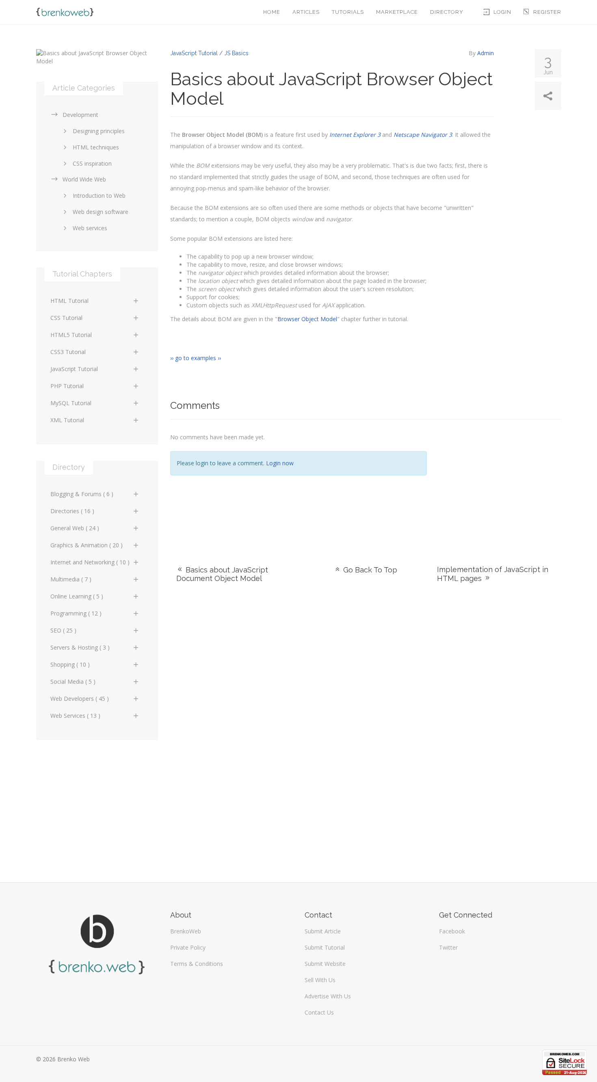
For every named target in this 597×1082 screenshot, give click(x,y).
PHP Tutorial (67, 386)
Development (80, 115)
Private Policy (187, 947)
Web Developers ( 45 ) (79, 698)
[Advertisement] (500, 482)
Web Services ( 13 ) (75, 715)
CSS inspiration (92, 163)
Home (271, 12)
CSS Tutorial (66, 318)
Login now (280, 463)
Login (502, 12)
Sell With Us (320, 980)
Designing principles (99, 131)
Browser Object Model (307, 319)
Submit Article (323, 931)
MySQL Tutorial (70, 403)
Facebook (452, 931)
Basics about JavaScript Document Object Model (222, 574)
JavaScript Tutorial (74, 369)
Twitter (448, 947)
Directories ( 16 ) (72, 511)
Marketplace (397, 12)
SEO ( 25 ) (63, 630)
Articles (306, 12)
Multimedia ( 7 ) (70, 579)
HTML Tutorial (69, 301)
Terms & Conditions (196, 964)
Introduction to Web (99, 195)
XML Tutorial (67, 420)
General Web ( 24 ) (74, 528)
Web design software (100, 212)
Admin (485, 53)
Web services (90, 228)
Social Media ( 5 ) (72, 681)
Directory (446, 12)
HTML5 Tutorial (71, 335)
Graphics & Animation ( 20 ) (86, 545)
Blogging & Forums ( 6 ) (81, 494)
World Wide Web (84, 179)
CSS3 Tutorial (68, 352)
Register (547, 12)
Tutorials (348, 12)
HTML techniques (96, 147)
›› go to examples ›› (195, 358)
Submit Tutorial (325, 947)
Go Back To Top (369, 570)
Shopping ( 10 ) (70, 664)
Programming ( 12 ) (76, 613)
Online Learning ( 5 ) (76, 596)
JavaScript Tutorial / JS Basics (209, 53)
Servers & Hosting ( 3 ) (80, 647)
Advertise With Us (328, 996)
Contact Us (319, 1012)
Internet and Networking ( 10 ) (90, 562)
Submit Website (325, 964)
